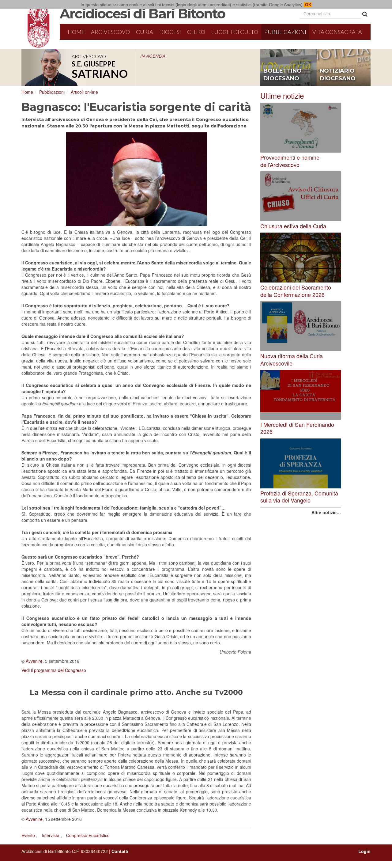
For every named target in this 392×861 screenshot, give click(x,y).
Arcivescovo (110, 31)
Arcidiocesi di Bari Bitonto (142, 13)
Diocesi (170, 31)
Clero (196, 31)
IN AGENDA (152, 56)
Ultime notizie (282, 95)
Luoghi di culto (234, 31)
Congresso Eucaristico (88, 835)
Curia (144, 31)
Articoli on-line (84, 92)
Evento (28, 835)
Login (364, 851)
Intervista (50, 835)
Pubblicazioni (285, 31)
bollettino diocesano (282, 74)
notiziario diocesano (338, 74)
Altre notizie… (326, 512)
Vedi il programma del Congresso (53, 670)
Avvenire (34, 661)
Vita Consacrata (337, 31)
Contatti (119, 851)
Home (76, 31)
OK (307, 4)
